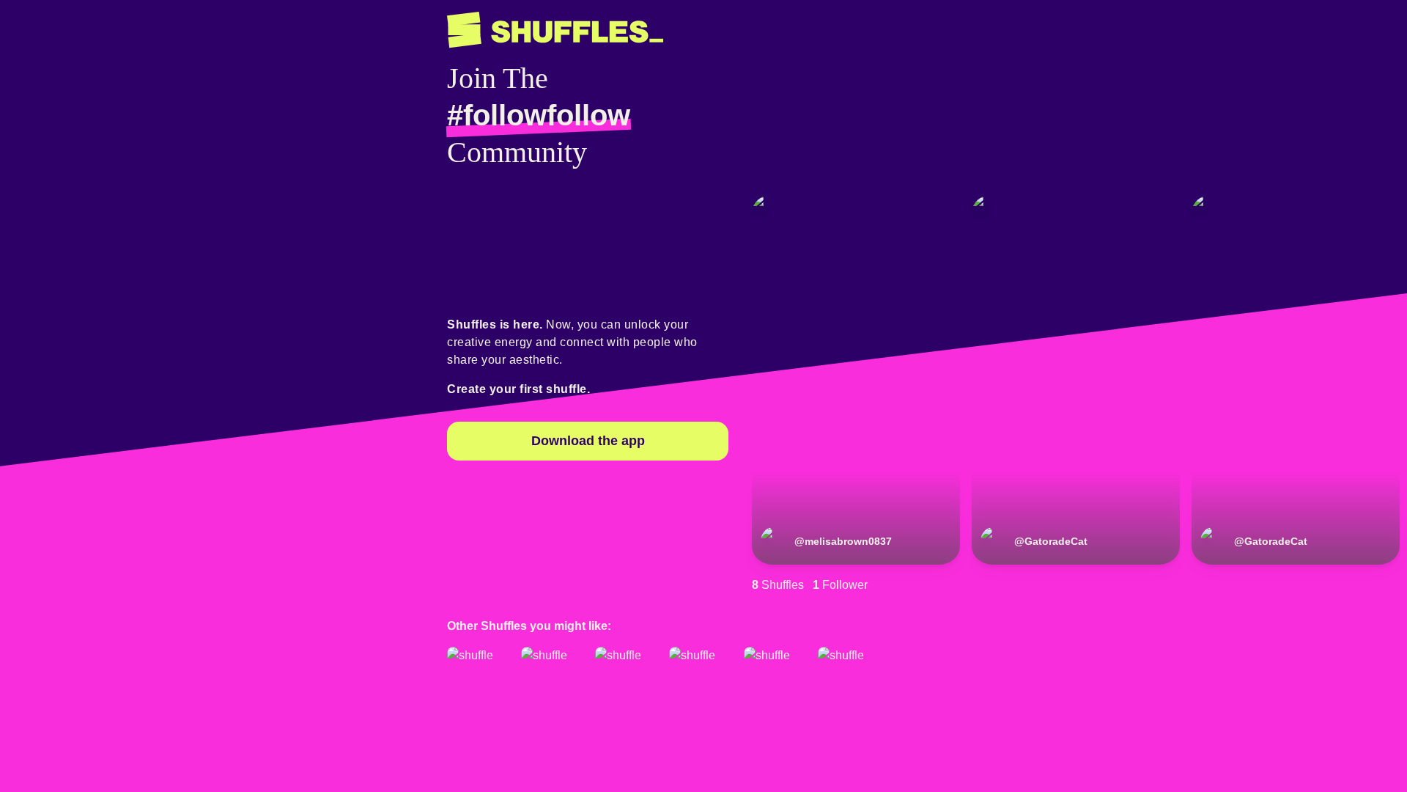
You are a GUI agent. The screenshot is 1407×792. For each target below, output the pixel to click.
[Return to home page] (555, 30)
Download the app (588, 440)
